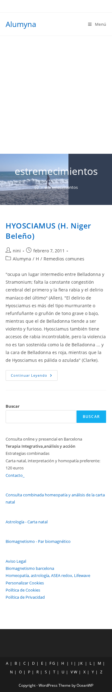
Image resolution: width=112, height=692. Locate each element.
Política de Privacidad (25, 597)
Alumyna (21, 24)
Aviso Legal (16, 561)
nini (17, 251)
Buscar (13, 406)
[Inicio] (37, 187)
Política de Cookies (23, 590)
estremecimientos (61, 187)
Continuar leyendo (34, 376)
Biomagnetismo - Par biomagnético (38, 541)
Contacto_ (15, 475)
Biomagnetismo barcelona (30, 568)
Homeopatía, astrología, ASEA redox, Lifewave (48, 575)
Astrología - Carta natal (27, 522)
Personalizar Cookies (25, 583)
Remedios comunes (64, 259)
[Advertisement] (56, 95)
